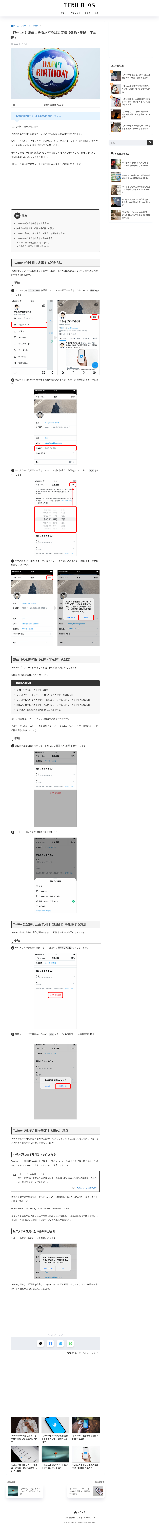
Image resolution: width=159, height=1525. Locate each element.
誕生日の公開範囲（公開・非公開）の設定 (35, 228)
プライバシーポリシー (86, 1518)
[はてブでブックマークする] (60, 1343)
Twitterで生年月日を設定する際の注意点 (35, 238)
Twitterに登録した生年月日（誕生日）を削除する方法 (40, 233)
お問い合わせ (69, 1518)
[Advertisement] (55, 186)
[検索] (150, 142)
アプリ (64, 13)
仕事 (96, 13)
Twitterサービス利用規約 (87, 1188)
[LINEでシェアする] (70, 1343)
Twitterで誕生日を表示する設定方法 (33, 223)
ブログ (87, 13)
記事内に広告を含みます (53, 105)
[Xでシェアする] (40, 1343)
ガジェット (75, 13)
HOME (81, 1512)
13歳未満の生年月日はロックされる (34, 243)
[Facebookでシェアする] (50, 1343)
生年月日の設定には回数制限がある (34, 246)
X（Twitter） (85, 1353)
